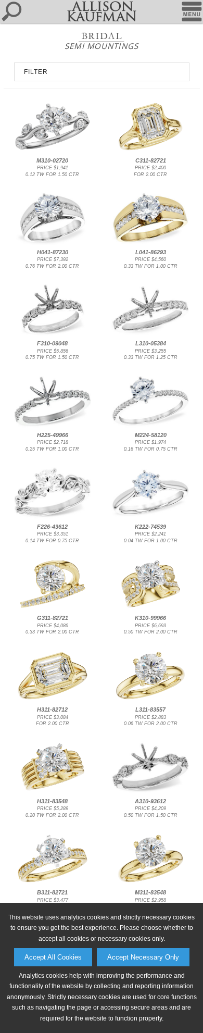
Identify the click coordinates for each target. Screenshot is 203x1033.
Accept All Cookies (53, 957)
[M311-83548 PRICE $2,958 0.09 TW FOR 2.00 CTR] (151, 883)
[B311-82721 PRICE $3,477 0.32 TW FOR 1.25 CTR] (52, 883)
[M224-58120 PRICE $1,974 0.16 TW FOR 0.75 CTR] (151, 426)
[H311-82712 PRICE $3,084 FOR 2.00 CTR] (52, 700)
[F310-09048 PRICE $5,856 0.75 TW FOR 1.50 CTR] (52, 334)
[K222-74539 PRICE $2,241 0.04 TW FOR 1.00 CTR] (151, 517)
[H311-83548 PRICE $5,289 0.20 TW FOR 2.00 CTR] (52, 791)
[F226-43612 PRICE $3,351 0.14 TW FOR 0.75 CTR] (52, 517)
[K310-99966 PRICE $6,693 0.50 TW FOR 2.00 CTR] (151, 609)
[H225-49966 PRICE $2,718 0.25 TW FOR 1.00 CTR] (52, 426)
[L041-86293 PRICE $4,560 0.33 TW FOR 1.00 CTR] (151, 242)
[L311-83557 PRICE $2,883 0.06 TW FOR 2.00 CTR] (151, 700)
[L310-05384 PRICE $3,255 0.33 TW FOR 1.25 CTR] (151, 334)
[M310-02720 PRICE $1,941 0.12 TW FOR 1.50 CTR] (52, 151)
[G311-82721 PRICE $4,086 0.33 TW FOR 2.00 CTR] (52, 609)
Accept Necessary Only (143, 957)
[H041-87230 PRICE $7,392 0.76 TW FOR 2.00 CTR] (52, 242)
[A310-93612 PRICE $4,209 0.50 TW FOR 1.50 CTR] (151, 791)
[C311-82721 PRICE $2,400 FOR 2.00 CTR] (151, 151)
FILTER (36, 72)
